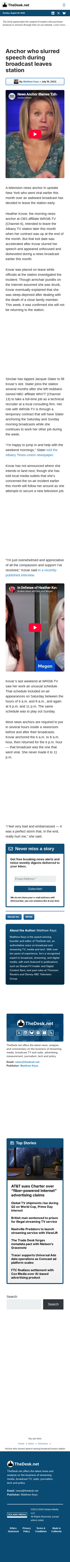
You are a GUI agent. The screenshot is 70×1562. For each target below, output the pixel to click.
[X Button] (19, 1033)
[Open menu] (64, 5)
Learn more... (60, 25)
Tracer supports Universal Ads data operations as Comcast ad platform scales (33, 1258)
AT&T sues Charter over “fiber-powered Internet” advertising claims (34, 1190)
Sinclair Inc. (13, 917)
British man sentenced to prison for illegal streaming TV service (34, 1219)
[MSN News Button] (44, 1033)
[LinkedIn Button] (25, 1033)
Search (12, 1297)
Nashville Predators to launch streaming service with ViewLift (34, 1231)
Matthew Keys (31, 81)
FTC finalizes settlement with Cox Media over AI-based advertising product (32, 1273)
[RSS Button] (51, 1033)
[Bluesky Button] (32, 1033)
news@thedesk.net (27, 1061)
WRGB (28, 917)
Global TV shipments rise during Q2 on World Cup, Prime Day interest (34, 1206)
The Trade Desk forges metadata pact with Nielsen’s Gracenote (32, 1244)
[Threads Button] (38, 1033)
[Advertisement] (37, 344)
